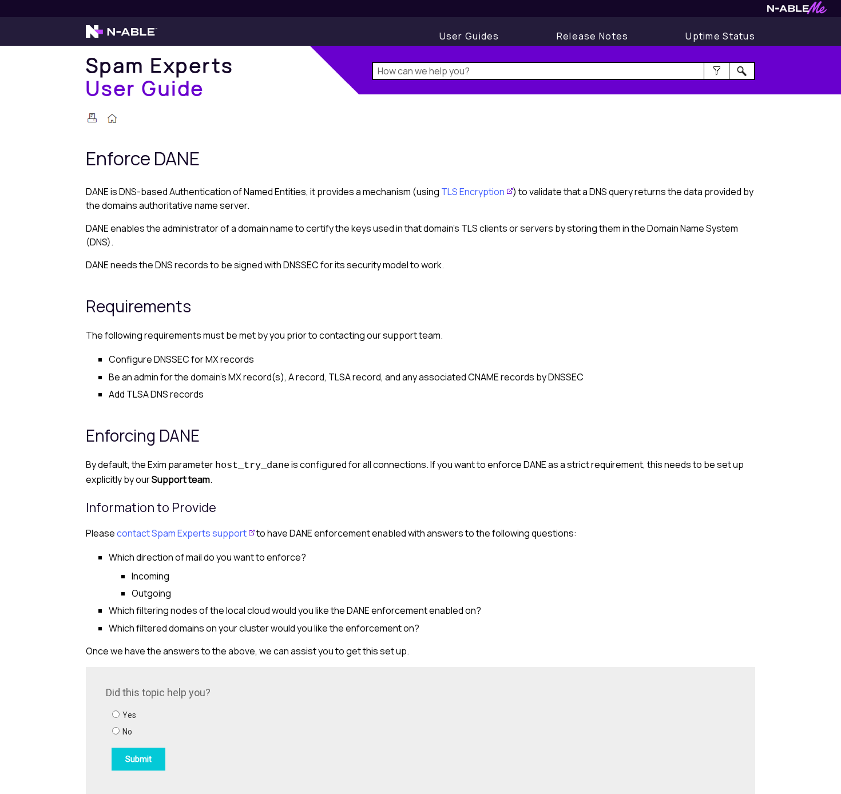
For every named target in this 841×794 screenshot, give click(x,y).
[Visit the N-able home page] (121, 36)
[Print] (92, 118)
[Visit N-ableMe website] (797, 11)
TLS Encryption (473, 191)
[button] (716, 71)
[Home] (112, 119)
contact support (182, 533)
